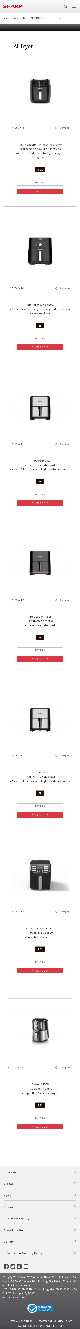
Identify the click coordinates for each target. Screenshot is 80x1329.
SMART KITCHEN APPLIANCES (28, 18)
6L (40, 325)
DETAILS (40, 182)
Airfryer (23, 46)
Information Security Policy (23, 1253)
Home (6, 18)
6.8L (40, 169)
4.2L (40, 1105)
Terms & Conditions (20, 1321)
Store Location (14, 1230)
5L (40, 793)
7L (40, 481)
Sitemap (10, 1207)
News (7, 1195)
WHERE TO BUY (40, 191)
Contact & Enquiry (16, 1218)
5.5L (40, 949)
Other (52, 18)
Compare (65, 127)
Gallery (9, 1241)
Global (8, 1184)
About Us (10, 1172)
